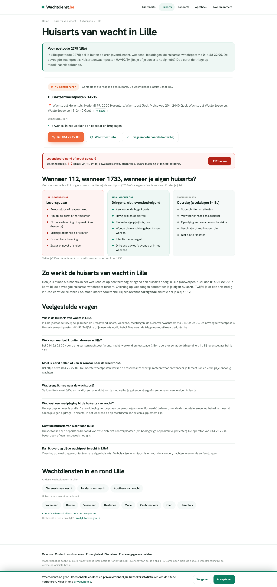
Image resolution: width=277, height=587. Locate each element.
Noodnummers (222, 7)
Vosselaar (89, 505)
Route (102, 110)
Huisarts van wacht (64, 21)
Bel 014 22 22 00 (68, 137)
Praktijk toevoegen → (87, 518)
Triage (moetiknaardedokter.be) (152, 137)
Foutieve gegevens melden (135, 554)
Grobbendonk (149, 505)
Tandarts (183, 7)
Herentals (187, 505)
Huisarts (166, 7)
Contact (60, 554)
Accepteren (224, 579)
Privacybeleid (94, 554)
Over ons (47, 554)
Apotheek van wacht (127, 488)
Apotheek (201, 7)
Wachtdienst (60, 7)
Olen (169, 505)
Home (45, 21)
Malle (128, 505)
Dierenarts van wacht (58, 488)
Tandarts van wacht (93, 488)
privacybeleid (82, 582)
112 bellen (220, 161)
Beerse (70, 505)
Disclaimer (110, 554)
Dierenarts (148, 7)
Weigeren (203, 579)
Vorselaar (51, 505)
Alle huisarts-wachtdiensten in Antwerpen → (69, 513)
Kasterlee (110, 505)
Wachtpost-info (105, 137)
